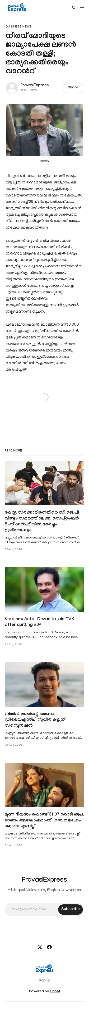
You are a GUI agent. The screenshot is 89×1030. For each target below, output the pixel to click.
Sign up (44, 981)
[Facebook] (49, 947)
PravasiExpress (34, 85)
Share (73, 88)
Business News (19, 27)
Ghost (55, 992)
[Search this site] (74, 7)
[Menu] (82, 7)
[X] (39, 947)
